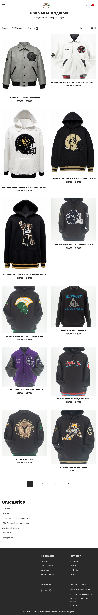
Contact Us (74, 579)
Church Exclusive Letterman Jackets (16, 518)
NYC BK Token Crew (24, 459)
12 (37, 28)
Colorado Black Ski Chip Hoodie (73, 467)
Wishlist (73, 566)
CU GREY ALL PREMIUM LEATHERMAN (24, 97)
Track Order (74, 570)
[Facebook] (41, 590)
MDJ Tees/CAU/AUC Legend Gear (81, 594)
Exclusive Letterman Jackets (80, 590)
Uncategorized (7, 538)
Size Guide (44, 561)
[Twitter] (46, 590)
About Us (73, 574)
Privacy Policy (70, 612)
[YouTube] (50, 590)
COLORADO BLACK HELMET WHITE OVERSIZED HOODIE (25, 187)
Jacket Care (45, 570)
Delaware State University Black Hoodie (73, 399)
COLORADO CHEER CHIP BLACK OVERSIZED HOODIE (24, 275)
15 (41, 28)
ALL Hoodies (7, 509)
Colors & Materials (47, 566)
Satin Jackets (7, 533)
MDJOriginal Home (40, 18)
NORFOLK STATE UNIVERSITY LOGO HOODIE (24, 336)
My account (74, 561)
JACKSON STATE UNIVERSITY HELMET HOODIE (73, 244)
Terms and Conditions (58, 612)
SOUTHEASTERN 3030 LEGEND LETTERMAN (24, 390)
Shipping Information (47, 574)
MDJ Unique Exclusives (11, 528)
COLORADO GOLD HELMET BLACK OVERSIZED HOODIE (73, 179)
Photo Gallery (74, 605)
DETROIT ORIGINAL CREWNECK (73, 330)
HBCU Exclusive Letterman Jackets (15, 523)
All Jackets (6, 513)
